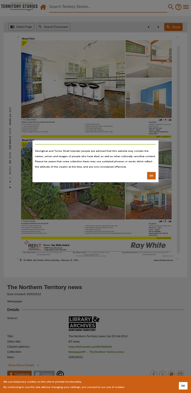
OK (151, 176)
